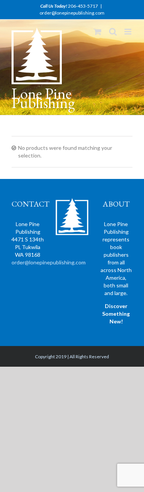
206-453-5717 (83, 6)
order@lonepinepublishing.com (72, 13)
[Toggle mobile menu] (128, 32)
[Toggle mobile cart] (97, 32)
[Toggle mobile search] (113, 32)
